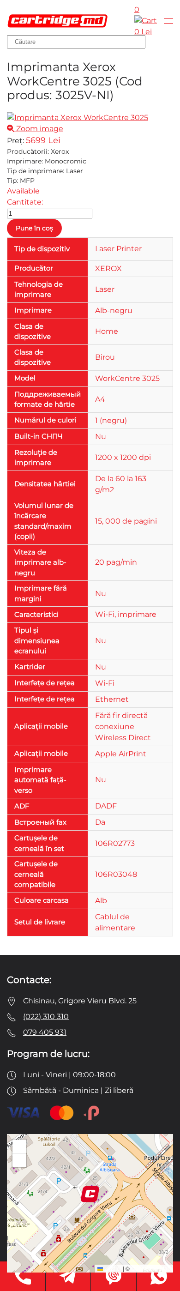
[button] (168, 21)
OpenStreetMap (151, 1268)
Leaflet (112, 1268)
